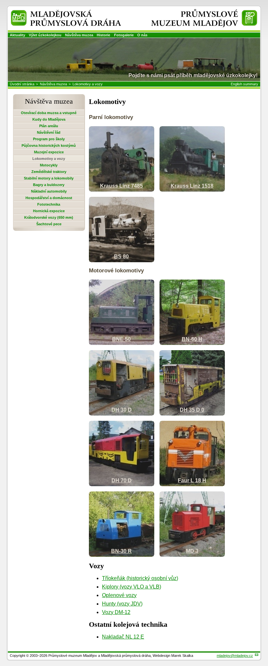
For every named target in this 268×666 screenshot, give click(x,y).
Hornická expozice (49, 211)
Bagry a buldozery (48, 185)
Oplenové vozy (119, 595)
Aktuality (17, 35)
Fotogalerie (124, 35)
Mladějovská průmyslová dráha (57, 12)
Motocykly (49, 165)
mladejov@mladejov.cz (235, 655)
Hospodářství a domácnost (48, 198)
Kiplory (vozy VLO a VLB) (131, 586)
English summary (244, 84)
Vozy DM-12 (116, 612)
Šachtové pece (48, 224)
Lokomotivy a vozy (88, 84)
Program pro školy (49, 139)
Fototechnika (48, 204)
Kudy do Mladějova (48, 119)
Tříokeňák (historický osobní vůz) (140, 578)
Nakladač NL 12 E (123, 637)
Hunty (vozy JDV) (122, 603)
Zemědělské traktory (48, 172)
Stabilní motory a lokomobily (49, 178)
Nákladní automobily (49, 191)
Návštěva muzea (79, 35)
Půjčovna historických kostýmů (49, 145)
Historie (103, 35)
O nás (142, 35)
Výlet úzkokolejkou (45, 35)
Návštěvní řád (48, 132)
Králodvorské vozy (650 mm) (48, 217)
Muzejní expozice (49, 152)
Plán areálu (48, 126)
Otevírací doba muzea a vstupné (48, 113)
